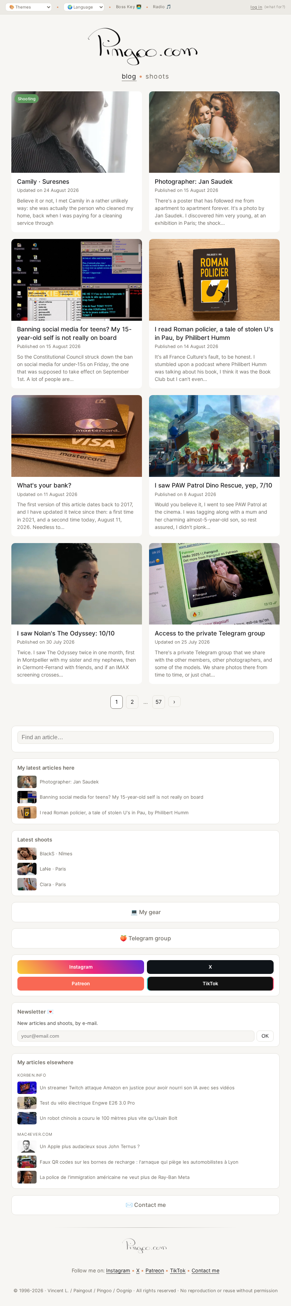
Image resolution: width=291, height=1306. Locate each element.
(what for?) (275, 7)
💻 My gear (146, 912)
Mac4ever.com (35, 1134)
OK (265, 1036)
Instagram (81, 967)
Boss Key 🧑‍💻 (129, 7)
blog (129, 76)
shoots (158, 76)
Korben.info (31, 1075)
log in (256, 7)
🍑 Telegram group (145, 938)
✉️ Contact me (146, 1204)
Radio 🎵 (162, 7)
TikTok (210, 983)
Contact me (205, 1270)
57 (158, 701)
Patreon (81, 983)
